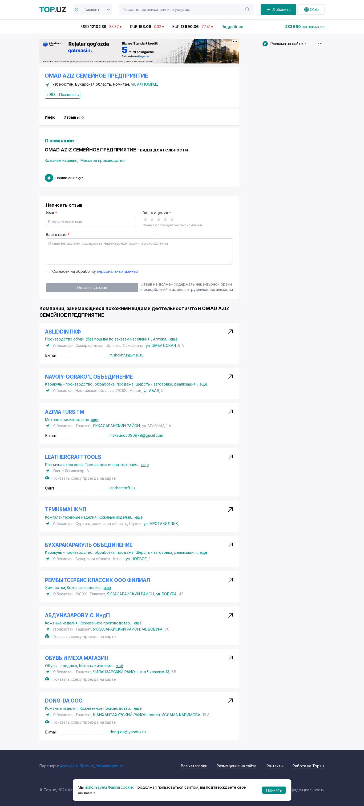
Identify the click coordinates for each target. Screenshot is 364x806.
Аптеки (160, 339)
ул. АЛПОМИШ (144, 84)
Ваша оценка (157, 213)
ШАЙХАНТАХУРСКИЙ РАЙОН (120, 714)
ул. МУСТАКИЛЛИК (161, 523)
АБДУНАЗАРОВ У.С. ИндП (77, 615)
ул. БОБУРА (166, 594)
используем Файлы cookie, (109, 787)
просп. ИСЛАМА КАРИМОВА (174, 714)
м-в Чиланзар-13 (154, 671)
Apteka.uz (69, 766)
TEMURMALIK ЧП (65, 510)
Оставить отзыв (92, 287)
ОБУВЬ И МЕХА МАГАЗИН (76, 658)
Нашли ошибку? (69, 178)
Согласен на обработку (95, 271)
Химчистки (56, 587)
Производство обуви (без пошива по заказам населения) (99, 339)
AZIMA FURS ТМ (64, 412)
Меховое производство (102, 160)
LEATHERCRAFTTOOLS (73, 457)
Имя (51, 213)
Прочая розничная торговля (112, 464)
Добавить (281, 9)
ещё (173, 339)
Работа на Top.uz (309, 766)
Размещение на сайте (236, 766)
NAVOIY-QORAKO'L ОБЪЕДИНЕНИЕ (89, 377)
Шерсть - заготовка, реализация (167, 384)
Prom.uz (87, 766)
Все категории (194, 766)
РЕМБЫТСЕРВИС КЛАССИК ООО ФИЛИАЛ (97, 580)
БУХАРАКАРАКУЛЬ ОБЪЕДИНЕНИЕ (88, 545)
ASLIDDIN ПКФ (63, 332)
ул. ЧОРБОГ (136, 558)
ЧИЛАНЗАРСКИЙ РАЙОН (115, 671)
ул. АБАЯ (151, 390)
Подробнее (232, 26)
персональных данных (117, 271)
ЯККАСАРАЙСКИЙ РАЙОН (116, 425)
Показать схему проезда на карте (83, 478)
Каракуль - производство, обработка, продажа (90, 384)
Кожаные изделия (61, 160)
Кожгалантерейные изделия (72, 517)
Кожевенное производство (106, 623)
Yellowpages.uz (109, 766)
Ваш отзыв (57, 234)
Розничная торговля (65, 464)
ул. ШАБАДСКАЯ (161, 345)
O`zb (314, 9)
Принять (274, 790)
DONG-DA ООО (63, 701)
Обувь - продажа (62, 665)
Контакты (274, 766)
